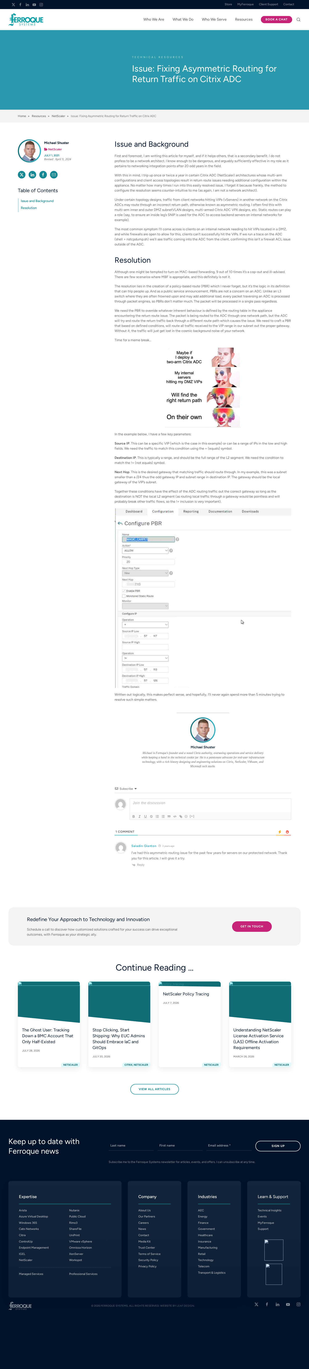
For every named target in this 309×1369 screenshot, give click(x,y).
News (142, 1229)
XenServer (76, 1254)
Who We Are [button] (153, 19)
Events (262, 1216)
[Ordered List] (157, 816)
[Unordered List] (163, 816)
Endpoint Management (34, 1247)
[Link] (181, 816)
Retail (201, 1254)
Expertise (28, 1196)
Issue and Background (37, 201)
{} (186, 816)
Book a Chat (276, 19)
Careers (143, 1223)
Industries (207, 1196)
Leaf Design (185, 1305)
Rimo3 (73, 1223)
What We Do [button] (183, 19)
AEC (201, 1210)
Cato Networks (29, 1229)
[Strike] (151, 816)
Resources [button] (243, 19)
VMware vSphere (80, 1241)
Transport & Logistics (212, 1272)
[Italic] (140, 816)
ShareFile (75, 1229)
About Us (144, 1210)
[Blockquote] (169, 816)
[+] (192, 816)
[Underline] (145, 816)
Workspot (75, 1260)
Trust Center (146, 1247)
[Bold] (134, 816)
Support (263, 1229)
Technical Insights (269, 1210)
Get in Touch (251, 926)
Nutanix (74, 1210)
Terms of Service (149, 1254)
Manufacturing (207, 1247)
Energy (202, 1216)
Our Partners (146, 1216)
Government (206, 1229)
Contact (143, 1235)
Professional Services (83, 1274)
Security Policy (148, 1260)
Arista (23, 1210)
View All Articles (154, 1089)
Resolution (29, 208)
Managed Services (31, 1274)
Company (147, 1196)
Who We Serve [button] (214, 19)
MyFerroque (266, 1223)
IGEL (22, 1254)
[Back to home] (25, 19)
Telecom (203, 1266)
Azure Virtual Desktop (33, 1216)
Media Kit (144, 1241)
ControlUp (26, 1241)
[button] (298, 19)
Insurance (204, 1241)
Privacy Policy (147, 1266)
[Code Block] (175, 816)
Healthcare (205, 1235)
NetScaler (55, 149)
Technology (206, 1260)
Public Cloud (77, 1216)
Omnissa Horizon (80, 1247)
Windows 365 (28, 1223)
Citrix (22, 1235)
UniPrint (74, 1235)
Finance (203, 1223)
